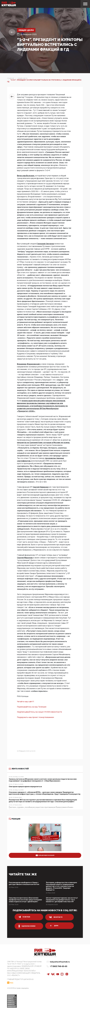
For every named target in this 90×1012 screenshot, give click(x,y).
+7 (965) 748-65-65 (58, 966)
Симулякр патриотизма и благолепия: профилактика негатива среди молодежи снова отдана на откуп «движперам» (25, 899)
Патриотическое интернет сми (45, 956)
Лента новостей (20, 769)
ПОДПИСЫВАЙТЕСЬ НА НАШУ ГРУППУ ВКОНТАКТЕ (39, 712)
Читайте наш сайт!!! (25, 702)
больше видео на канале (46, 855)
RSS (11, 983)
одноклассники (28, 926)
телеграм (26, 917)
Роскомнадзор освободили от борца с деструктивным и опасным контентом (24, 883)
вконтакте (58, 917)
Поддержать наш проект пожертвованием (35, 717)
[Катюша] (9, 4)
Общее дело (26, 30)
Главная (10, 78)
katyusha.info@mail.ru (60, 962)
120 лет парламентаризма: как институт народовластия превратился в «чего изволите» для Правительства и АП (62, 899)
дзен (56, 925)
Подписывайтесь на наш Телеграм (31, 707)
